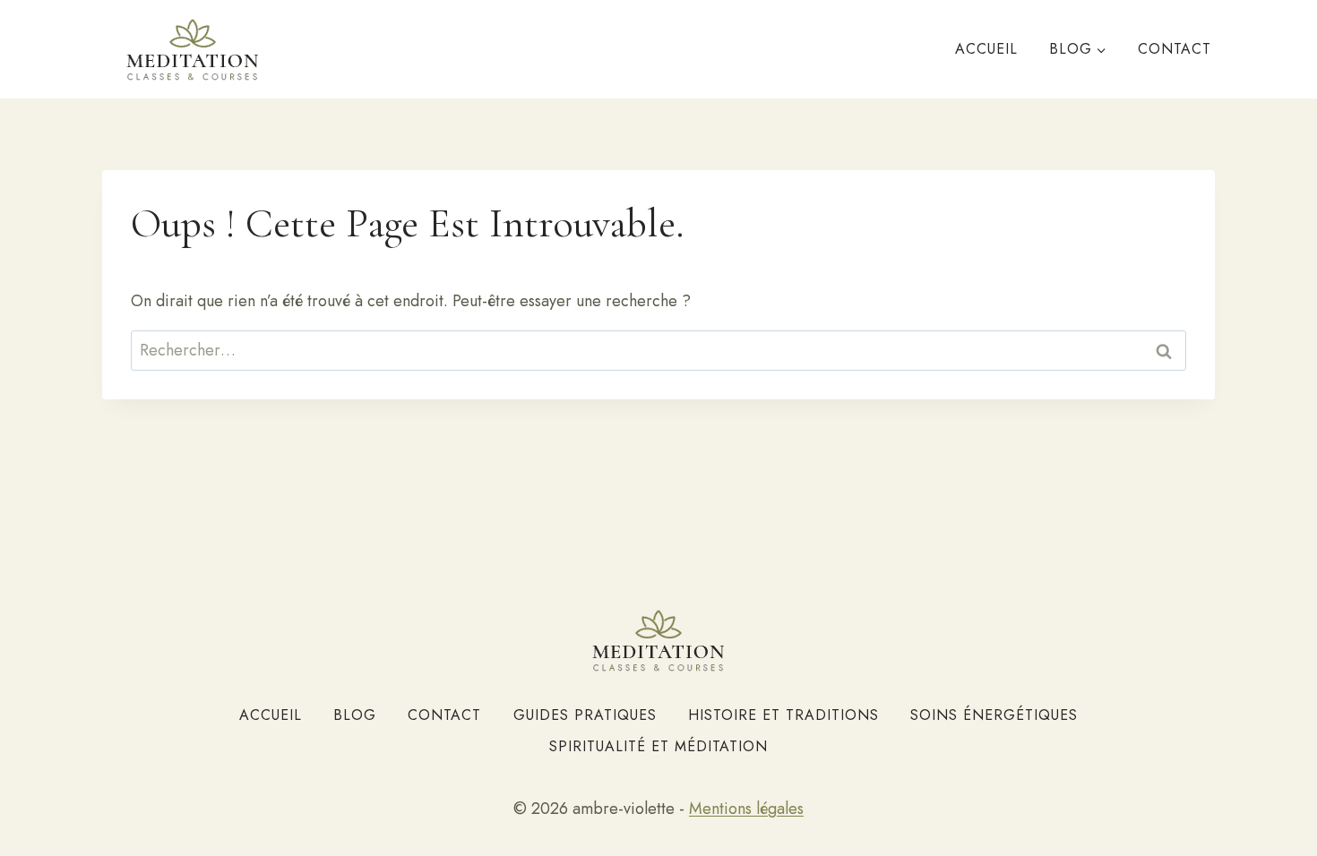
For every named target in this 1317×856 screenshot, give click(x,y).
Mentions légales (746, 808)
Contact (1174, 49)
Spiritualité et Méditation (658, 746)
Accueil (986, 49)
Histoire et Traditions (783, 715)
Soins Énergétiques (994, 715)
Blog (354, 715)
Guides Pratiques (585, 715)
